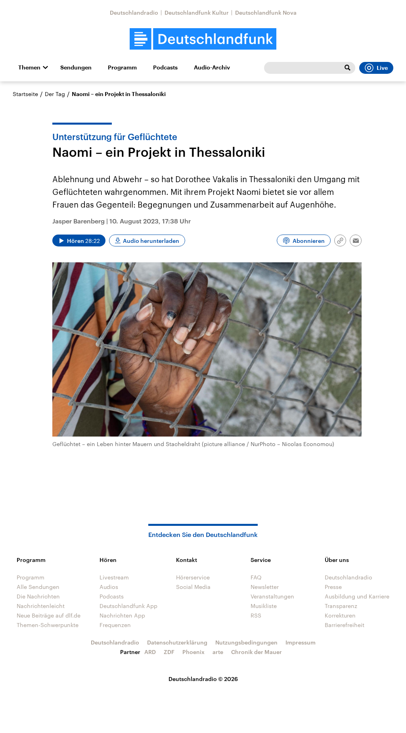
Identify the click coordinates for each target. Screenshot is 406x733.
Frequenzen (115, 624)
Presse (333, 586)
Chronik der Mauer (256, 651)
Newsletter (265, 586)
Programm (122, 67)
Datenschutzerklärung (177, 642)
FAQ (256, 577)
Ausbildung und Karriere (357, 596)
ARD (150, 651)
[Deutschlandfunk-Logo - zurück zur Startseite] (203, 39)
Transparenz (341, 605)
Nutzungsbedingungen (246, 642)
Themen (29, 67)
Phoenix (193, 651)
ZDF (169, 651)
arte (218, 651)
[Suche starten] (347, 68)
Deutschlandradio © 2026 (203, 678)
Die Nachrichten (38, 596)
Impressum (300, 642)
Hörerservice (193, 577)
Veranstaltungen (272, 596)
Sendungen (76, 67)
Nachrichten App (122, 615)
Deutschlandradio (134, 12)
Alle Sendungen (38, 586)
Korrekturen (340, 615)
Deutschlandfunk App (128, 605)
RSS (256, 615)
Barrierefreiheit (344, 624)
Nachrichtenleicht (41, 605)
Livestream (114, 577)
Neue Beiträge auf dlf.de (48, 615)
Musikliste (264, 605)
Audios (109, 586)
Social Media (193, 586)
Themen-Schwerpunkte (48, 624)
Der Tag (55, 93)
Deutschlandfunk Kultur (197, 12)
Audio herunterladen (151, 240)
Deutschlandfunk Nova (266, 12)
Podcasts (165, 67)
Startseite (25, 93)
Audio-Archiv (212, 67)
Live (382, 68)
